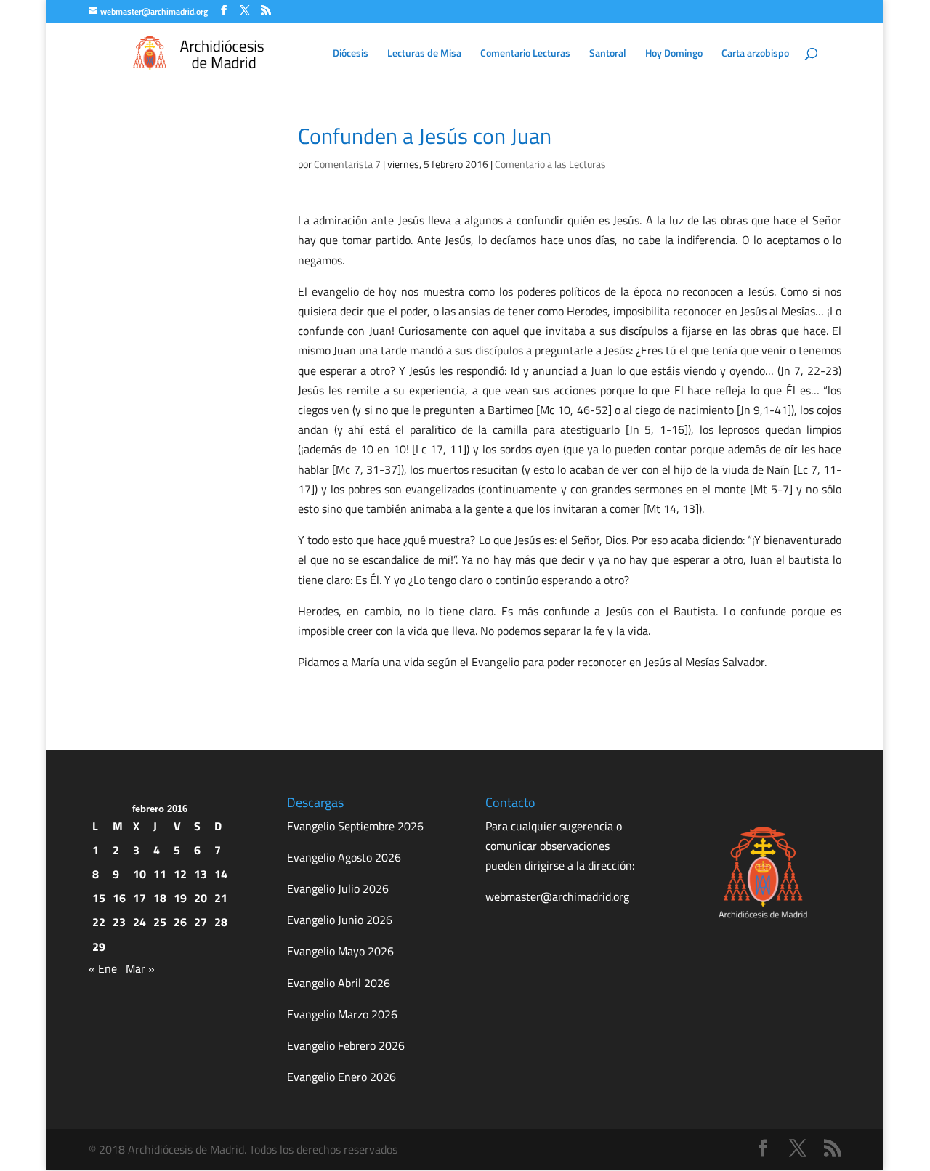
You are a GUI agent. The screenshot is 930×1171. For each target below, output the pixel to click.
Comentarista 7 (347, 163)
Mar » (140, 968)
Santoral (607, 54)
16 (119, 898)
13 (200, 874)
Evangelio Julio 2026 (338, 888)
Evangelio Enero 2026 (341, 1076)
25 (159, 922)
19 (180, 898)
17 (139, 898)
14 (220, 874)
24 (139, 922)
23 (119, 922)
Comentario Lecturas (525, 54)
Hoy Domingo (674, 54)
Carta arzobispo (755, 54)
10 (139, 874)
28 (220, 922)
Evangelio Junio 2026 (339, 919)
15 (98, 898)
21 (220, 898)
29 (98, 946)
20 (200, 898)
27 (200, 922)
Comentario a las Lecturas (550, 163)
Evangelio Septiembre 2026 (355, 826)
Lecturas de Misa (424, 54)
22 (98, 922)
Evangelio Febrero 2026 (346, 1045)
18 (159, 898)
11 (159, 874)
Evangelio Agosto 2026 (344, 857)
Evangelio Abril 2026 (338, 983)
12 (180, 874)
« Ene (103, 968)
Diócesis (350, 54)
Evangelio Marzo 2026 (342, 1014)
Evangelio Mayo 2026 (340, 951)
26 (180, 922)
